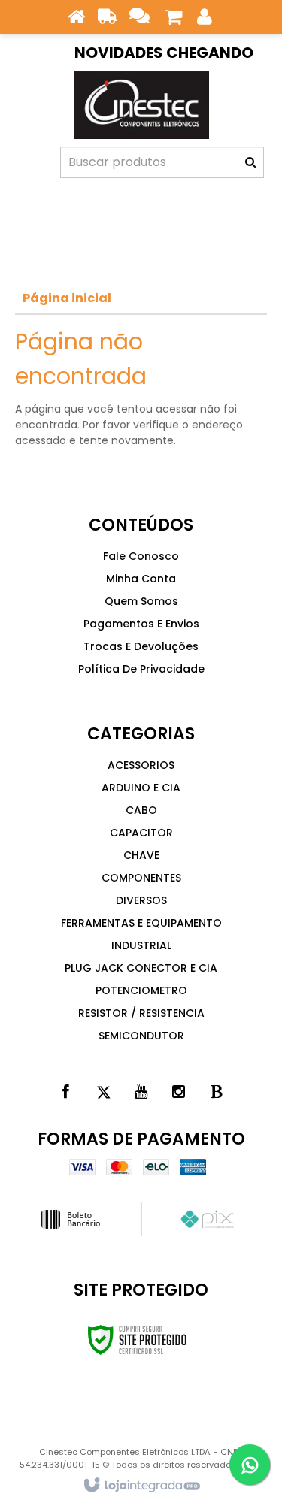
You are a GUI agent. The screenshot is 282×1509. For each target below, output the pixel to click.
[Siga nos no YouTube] (141, 1092)
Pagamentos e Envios (141, 623)
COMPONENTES (141, 877)
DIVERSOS (141, 900)
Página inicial (67, 298)
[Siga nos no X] (104, 1092)
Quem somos (141, 601)
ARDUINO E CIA (141, 787)
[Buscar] (250, 162)
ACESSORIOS (141, 765)
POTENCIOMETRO (141, 990)
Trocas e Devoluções (141, 646)
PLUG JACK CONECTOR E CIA (141, 967)
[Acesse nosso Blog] (216, 1092)
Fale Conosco (141, 556)
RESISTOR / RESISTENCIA (141, 1013)
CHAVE (141, 855)
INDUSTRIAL (141, 945)
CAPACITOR (141, 832)
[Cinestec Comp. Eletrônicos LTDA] (141, 105)
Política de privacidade (141, 668)
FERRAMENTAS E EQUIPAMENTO (141, 922)
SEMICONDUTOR (141, 1035)
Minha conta (141, 578)
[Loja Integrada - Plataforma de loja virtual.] (141, 1485)
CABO (141, 810)
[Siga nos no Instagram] (179, 1092)
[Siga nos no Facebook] (66, 1092)
